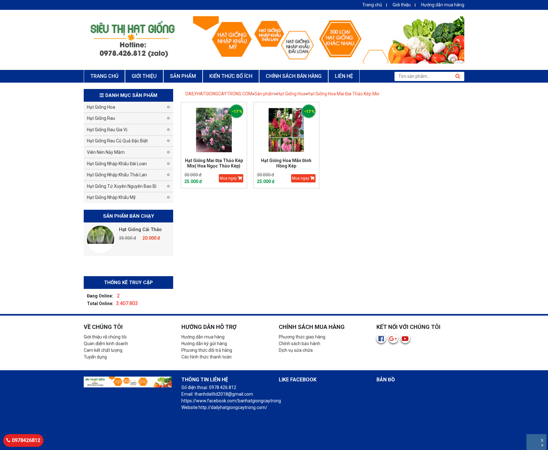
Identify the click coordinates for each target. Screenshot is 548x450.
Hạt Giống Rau (101, 118)
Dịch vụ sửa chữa (296, 350)
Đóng (543, 441)
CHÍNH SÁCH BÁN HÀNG (294, 76)
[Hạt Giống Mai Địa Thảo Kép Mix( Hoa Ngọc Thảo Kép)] (214, 130)
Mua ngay (229, 178)
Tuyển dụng (95, 356)
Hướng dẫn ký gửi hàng (204, 343)
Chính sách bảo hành (299, 343)
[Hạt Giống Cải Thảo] (100, 239)
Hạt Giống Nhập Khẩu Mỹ (111, 197)
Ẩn (543, 446)
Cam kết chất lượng (103, 350)
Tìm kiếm (457, 76)
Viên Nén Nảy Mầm (106, 152)
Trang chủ (372, 4)
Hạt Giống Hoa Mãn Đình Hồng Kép (286, 163)
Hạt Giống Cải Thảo (140, 229)
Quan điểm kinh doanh (106, 343)
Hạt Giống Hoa (291, 93)
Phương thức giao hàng (302, 336)
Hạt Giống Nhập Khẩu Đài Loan (117, 163)
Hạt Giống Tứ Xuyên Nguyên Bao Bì (121, 186)
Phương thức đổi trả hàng (206, 350)
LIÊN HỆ (344, 76)
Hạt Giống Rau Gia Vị (107, 129)
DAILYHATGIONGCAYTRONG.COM (219, 93)
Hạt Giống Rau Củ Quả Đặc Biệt (117, 140)
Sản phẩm (264, 93)
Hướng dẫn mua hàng (442, 4)
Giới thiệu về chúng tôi (105, 336)
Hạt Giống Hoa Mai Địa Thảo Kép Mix (343, 93)
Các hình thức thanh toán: (206, 356)
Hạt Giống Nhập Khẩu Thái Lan (117, 174)
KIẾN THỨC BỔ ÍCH (230, 76)
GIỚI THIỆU (144, 76)
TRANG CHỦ (104, 76)
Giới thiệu (402, 4)
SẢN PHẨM (183, 76)
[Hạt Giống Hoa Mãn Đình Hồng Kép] (286, 130)
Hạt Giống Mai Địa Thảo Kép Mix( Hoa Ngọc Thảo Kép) (214, 163)
